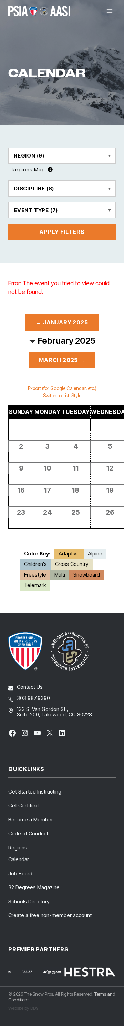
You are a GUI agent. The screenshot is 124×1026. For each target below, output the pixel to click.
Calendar (18, 859)
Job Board (20, 873)
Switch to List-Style (62, 395)
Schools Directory (29, 901)
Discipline (34, 188)
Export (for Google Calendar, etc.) (62, 388)
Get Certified (23, 805)
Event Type (36, 210)
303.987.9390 (33, 698)
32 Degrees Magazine (34, 887)
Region (29, 155)
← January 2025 (62, 322)
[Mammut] (13, 972)
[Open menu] (109, 11)
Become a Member (30, 819)
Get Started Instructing (34, 791)
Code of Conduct (28, 833)
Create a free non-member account (50, 915)
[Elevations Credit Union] (52, 972)
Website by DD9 (23, 1008)
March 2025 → (62, 360)
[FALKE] (31, 972)
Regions (17, 847)
